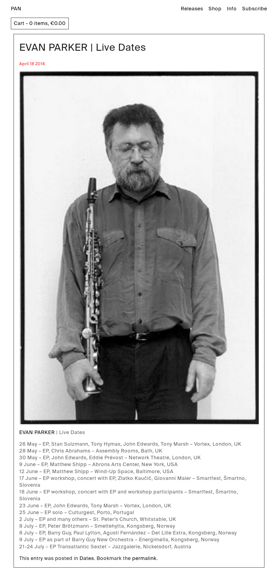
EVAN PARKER (37, 432)
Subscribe (254, 8)
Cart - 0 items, (40, 23)
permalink (144, 558)
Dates (87, 558)
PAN (16, 8)
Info (232, 8)
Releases (192, 8)
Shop (215, 8)
